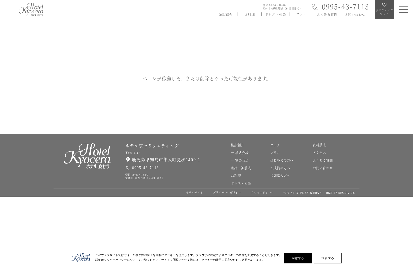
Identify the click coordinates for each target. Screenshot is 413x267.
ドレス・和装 (275, 14)
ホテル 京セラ (31, 9)
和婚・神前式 (241, 168)
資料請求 (405, 177)
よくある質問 (327, 14)
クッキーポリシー (262, 192)
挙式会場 (242, 152)
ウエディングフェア (405, 235)
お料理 (250, 14)
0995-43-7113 (345, 7)
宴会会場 (242, 160)
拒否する (327, 258)
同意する (298, 258)
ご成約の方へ (280, 168)
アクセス (319, 152)
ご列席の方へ (280, 175)
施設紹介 (226, 14)
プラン (301, 14)
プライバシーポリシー (227, 192)
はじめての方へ (281, 160)
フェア (275, 145)
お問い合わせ (355, 14)
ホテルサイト (194, 192)
